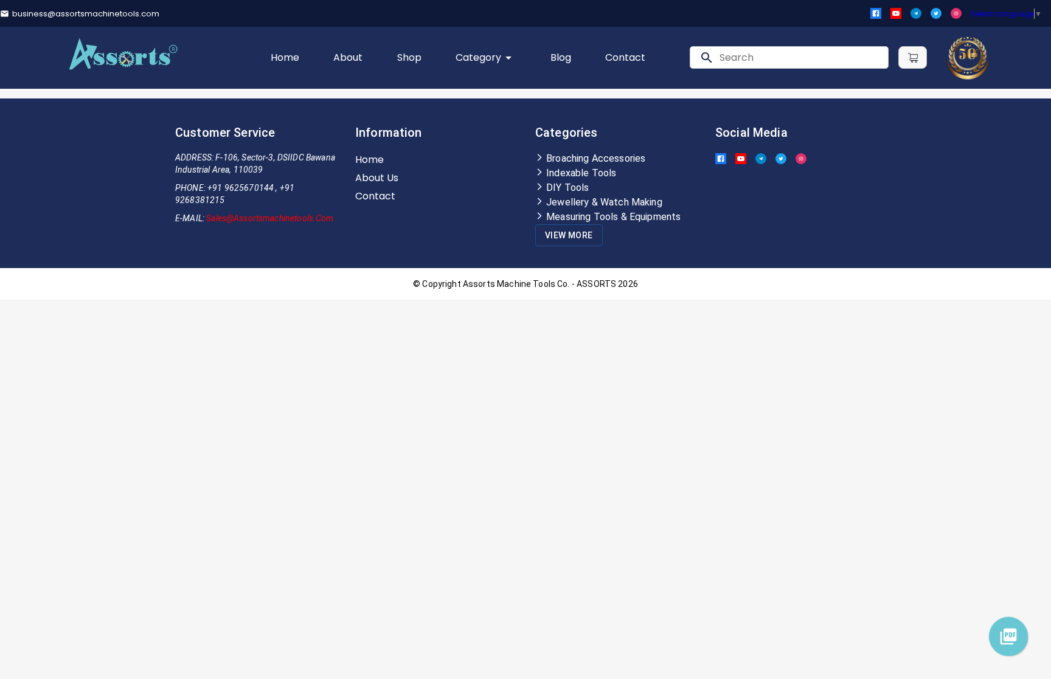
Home (285, 57)
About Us (376, 178)
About (347, 57)
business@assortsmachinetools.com (85, 13)
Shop (409, 57)
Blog (560, 57)
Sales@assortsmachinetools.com (269, 218)
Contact (625, 57)
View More (569, 235)
